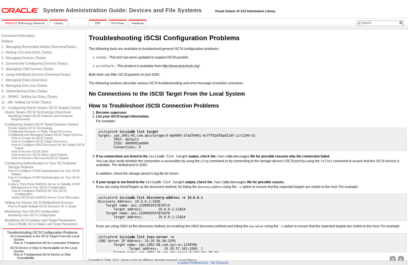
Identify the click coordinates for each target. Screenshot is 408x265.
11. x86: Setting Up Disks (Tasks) (26, 102)
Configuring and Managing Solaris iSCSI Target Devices (45, 134)
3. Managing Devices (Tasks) (23, 58)
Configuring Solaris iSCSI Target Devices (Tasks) (41, 124)
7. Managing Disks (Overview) (24, 80)
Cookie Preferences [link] (193, 263)
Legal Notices (188, 259)
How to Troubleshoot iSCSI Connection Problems (47, 242)
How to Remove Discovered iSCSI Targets (40, 158)
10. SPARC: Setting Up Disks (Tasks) (29, 97)
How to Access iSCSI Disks (30, 151)
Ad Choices (219, 263)
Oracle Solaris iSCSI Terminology (30, 128)
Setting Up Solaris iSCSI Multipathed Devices (39, 203)
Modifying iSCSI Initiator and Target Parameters (40, 220)
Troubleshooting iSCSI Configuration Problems (42, 233)
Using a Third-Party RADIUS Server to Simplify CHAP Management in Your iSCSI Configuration (44, 185)
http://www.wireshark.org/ (181, 66)
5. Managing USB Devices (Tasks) (27, 69)
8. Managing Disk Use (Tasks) (24, 86)
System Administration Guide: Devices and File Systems (123, 10)
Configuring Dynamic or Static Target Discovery (40, 131)
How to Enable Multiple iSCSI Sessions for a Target (42, 206)
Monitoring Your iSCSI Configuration (32, 211)
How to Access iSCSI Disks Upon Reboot (39, 154)
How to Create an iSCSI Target (32, 138)
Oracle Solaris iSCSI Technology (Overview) (38, 112)
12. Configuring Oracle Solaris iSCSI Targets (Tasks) (41, 108)
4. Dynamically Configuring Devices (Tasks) (34, 63)
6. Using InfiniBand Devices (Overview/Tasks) (35, 75)
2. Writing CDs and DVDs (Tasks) (26, 52)
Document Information (18, 36)
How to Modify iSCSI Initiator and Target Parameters (43, 224)
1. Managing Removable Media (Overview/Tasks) (38, 47)
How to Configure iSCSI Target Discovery (39, 141)
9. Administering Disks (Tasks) (24, 91)
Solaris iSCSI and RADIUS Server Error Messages (45, 197)
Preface (7, 41)
